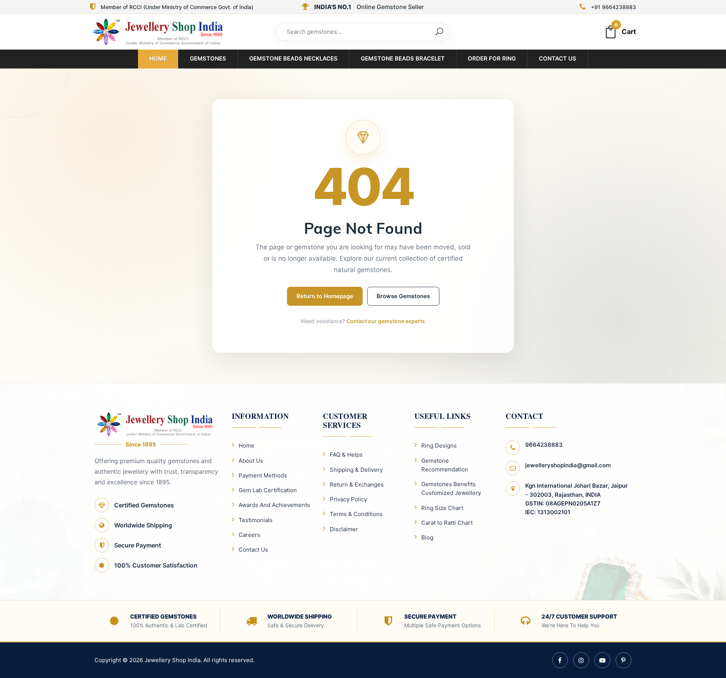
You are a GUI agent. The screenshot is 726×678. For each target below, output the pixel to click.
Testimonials (256, 520)
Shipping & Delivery (356, 469)
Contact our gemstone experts (385, 321)
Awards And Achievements (274, 504)
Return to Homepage (324, 296)
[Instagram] (581, 660)
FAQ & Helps (346, 454)
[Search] (439, 32)
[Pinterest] (623, 660)
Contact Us (557, 58)
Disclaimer (344, 529)
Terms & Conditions (356, 514)
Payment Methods (263, 475)
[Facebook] (560, 660)
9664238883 (544, 444)
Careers (249, 534)
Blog (427, 537)
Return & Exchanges (357, 484)
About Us (251, 460)
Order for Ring (492, 58)
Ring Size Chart (442, 508)
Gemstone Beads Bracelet (403, 58)
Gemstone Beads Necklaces (293, 58)
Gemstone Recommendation (444, 465)
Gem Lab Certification (268, 490)
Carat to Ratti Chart (447, 522)
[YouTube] (602, 660)
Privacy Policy (348, 499)
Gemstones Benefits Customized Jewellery (451, 488)
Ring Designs (439, 445)
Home (158, 58)
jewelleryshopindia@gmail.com (568, 465)
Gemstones (208, 58)
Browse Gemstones (403, 296)
